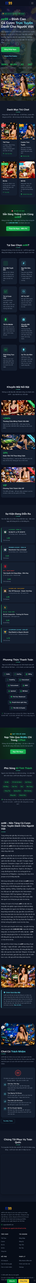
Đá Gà (3, 1244)
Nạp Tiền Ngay (18, 752)
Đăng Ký (21, 1241)
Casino (3, 1241)
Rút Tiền (21, 1248)
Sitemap (21, 1267)
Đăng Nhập (22, 1238)
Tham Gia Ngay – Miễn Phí (18, 228)
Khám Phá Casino (10, 56)
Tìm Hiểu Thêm (8, 1121)
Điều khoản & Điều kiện (25, 1260)
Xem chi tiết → (18, 1005)
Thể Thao (3, 1238)
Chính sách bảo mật (24, 1264)
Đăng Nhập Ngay (10, 49)
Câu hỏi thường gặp (6, 1264)
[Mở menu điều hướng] (32, 3)
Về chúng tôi (4, 1260)
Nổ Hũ (2, 1248)
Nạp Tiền (21, 1244)
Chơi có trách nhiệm (6, 1267)
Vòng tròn (3, 1251)
